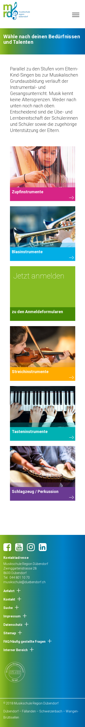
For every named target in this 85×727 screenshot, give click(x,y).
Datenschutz (12, 624)
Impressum (12, 616)
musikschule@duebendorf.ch (24, 582)
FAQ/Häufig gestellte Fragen (24, 641)
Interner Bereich (15, 650)
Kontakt (9, 599)
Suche (8, 608)
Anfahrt (9, 591)
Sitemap (9, 633)
